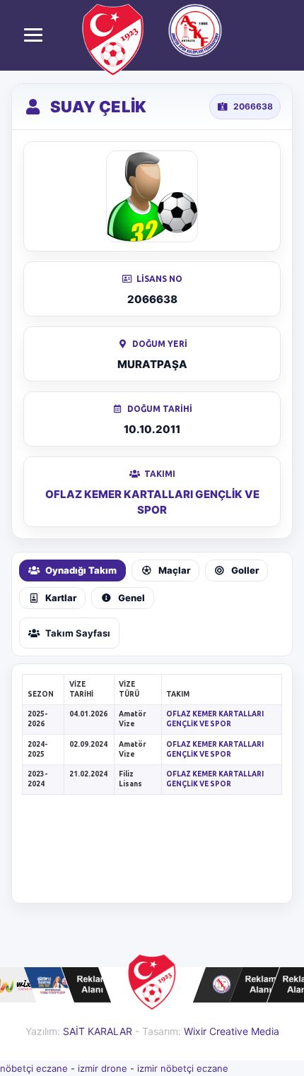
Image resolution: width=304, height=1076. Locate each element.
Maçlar (174, 570)
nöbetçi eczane (34, 1068)
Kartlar (60, 597)
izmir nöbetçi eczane (182, 1068)
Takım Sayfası (77, 633)
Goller (245, 570)
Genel (131, 597)
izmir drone (102, 1068)
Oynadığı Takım (81, 570)
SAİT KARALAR (97, 1031)
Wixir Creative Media (231, 1031)
